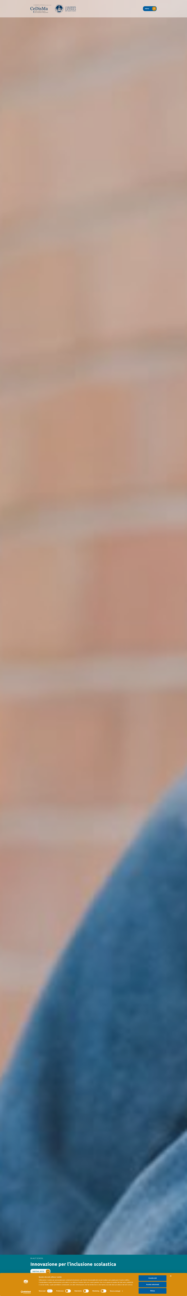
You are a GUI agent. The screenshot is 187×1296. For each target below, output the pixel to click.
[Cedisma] (41, 9)
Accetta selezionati (152, 1284)
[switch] (68, 1290)
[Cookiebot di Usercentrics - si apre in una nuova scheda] (25, 1292)
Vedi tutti (37, 1271)
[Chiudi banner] (170, 1276)
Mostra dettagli (115, 1291)
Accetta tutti (152, 1278)
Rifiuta (152, 1291)
